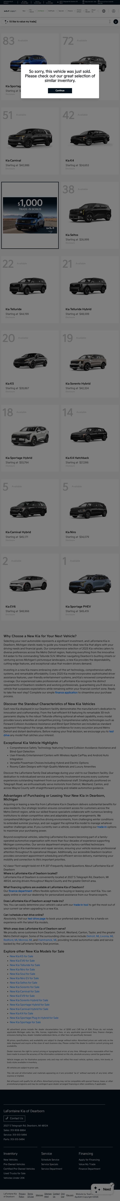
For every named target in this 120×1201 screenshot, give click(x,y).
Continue (60, 90)
